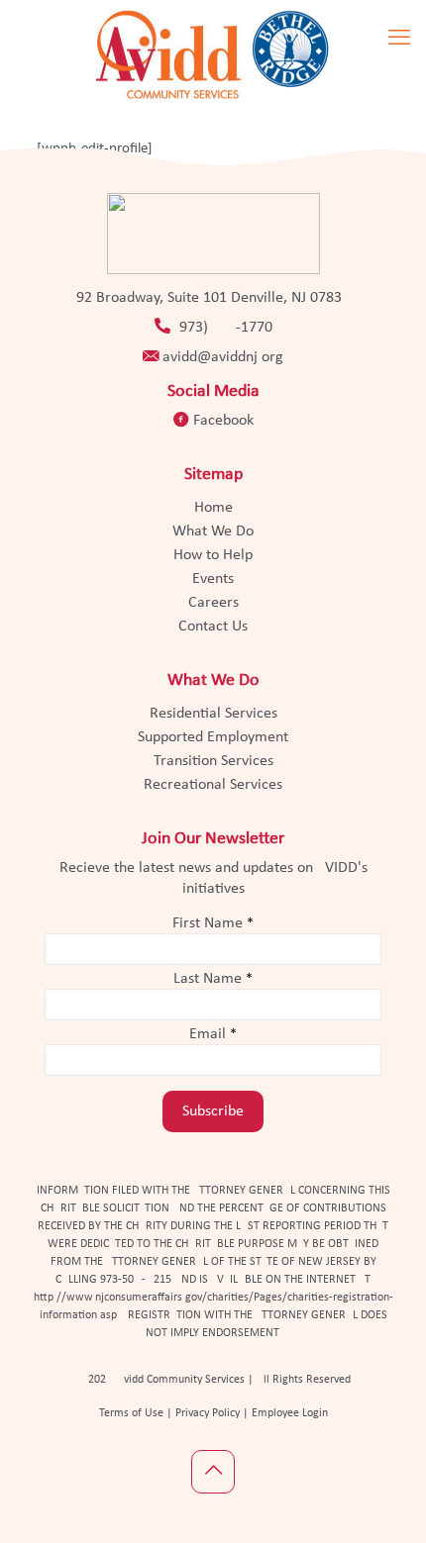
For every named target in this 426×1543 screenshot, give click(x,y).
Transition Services (213, 761)
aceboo (223, 421)
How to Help (213, 555)
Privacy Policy (206, 1413)
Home (213, 508)
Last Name (213, 979)
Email (213, 1034)
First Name (213, 923)
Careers (213, 603)
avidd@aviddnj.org (222, 357)
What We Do (213, 531)
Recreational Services (213, 785)
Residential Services (213, 714)
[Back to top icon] (213, 1472)
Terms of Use (131, 1413)
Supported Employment (213, 737)
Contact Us (213, 626)
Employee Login (290, 1413)
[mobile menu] (399, 39)
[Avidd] (213, 54)
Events (213, 579)
